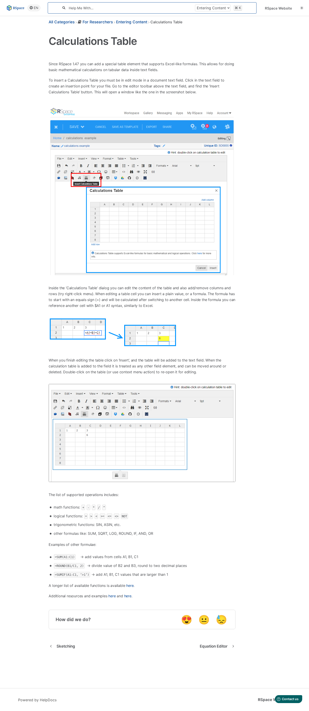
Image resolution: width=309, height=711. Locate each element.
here (129, 585)
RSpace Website (278, 8)
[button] (301, 8)
